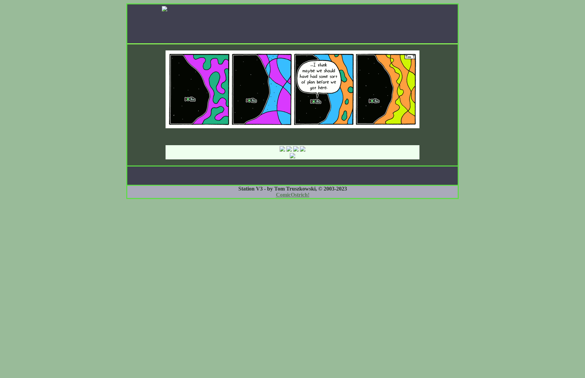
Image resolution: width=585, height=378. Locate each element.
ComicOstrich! (292, 195)
